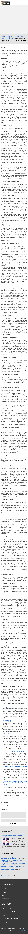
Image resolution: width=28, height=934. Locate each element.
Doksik (4, 889)
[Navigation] (25, 2)
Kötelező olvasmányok (12, 37)
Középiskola (7, 37)
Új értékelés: (4, 809)
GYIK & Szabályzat (7, 909)
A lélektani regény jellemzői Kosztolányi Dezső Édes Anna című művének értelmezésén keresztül (15, 783)
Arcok (4, 895)
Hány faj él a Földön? (8, 707)
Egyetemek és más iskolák (10, 918)
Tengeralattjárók (7, 720)
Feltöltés (4, 915)
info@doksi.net (18, 930)
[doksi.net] (5, 3)
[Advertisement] (14, 19)
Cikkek (4, 892)
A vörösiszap (6, 733)
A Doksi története (7, 923)
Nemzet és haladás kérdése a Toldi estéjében (14, 751)
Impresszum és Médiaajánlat (11, 912)
